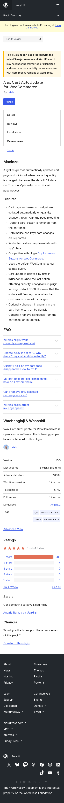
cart (57, 512)
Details (11, 114)
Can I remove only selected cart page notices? (20, 393)
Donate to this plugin (16, 643)
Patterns (39, 682)
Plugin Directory (12, 15)
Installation (14, 132)
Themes (39, 670)
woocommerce (51, 519)
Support (8, 699)
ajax (36, 512)
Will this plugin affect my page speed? (16, 406)
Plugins (38, 676)
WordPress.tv (13, 711)
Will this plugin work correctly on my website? (19, 341)
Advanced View (13, 529)
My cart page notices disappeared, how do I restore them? (25, 380)
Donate (40, 705)
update (37, 519)
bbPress (10, 735)
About (7, 664)
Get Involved (42, 693)
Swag (39, 711)
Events (38, 699)
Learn (6, 693)
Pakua (9, 101)
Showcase (40, 664)
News (7, 670)
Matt (8, 729)
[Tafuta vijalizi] (39, 39)
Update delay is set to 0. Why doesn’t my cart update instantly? (24, 354)
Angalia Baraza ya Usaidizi (20, 612)
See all (56, 587)
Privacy (8, 682)
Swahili (15, 756)
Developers (10, 705)
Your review (10, 587)
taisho (11, 92)
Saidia (10, 150)
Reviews (12, 123)
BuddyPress (12, 741)
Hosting (8, 676)
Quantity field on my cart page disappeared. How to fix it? (22, 367)
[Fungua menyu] (58, 5)
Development (15, 141)
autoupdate (47, 512)
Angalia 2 (56, 504)
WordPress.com (15, 723)
